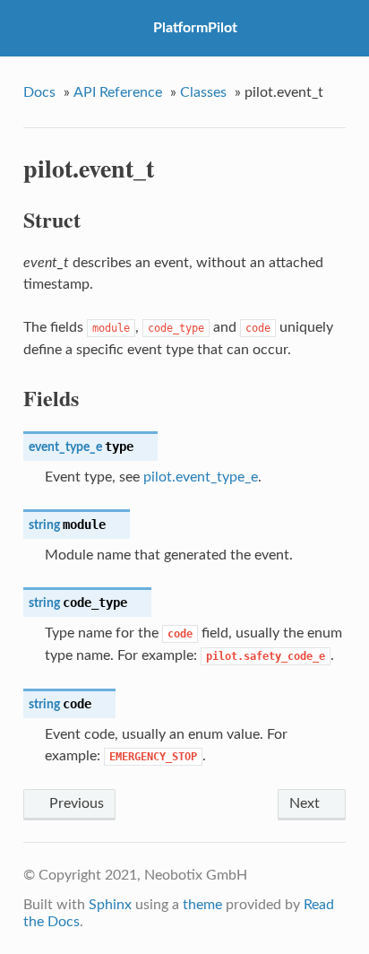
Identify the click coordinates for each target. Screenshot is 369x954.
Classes (203, 92)
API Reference (117, 92)
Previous (75, 803)
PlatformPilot (195, 28)
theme (202, 905)
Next (306, 803)
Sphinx (110, 905)
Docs (39, 92)
